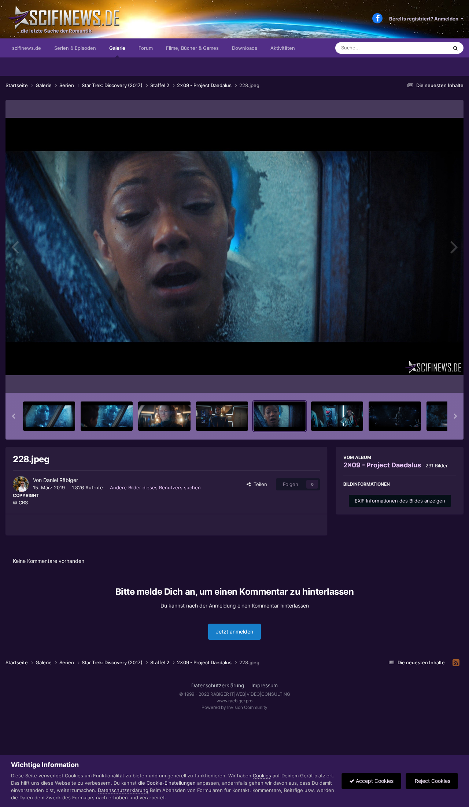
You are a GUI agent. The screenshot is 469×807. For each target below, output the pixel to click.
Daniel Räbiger (60, 480)
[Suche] (455, 48)
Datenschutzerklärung (217, 685)
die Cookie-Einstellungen (167, 783)
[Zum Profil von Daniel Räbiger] (21, 484)
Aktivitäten (282, 48)
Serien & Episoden (75, 48)
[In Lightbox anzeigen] (234, 246)
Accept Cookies (374, 781)
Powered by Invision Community (234, 707)
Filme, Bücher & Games (192, 48)
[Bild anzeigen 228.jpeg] (280, 416)
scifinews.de (26, 48)
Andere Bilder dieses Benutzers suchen (155, 487)
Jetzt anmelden (234, 631)
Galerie (117, 48)
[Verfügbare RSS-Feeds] (456, 663)
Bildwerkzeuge (430, 379)
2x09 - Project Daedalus (382, 465)
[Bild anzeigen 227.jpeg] (222, 416)
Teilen (259, 484)
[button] (13, 416)
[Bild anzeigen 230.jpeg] (395, 416)
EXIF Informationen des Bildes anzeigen (400, 501)
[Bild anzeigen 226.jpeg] (164, 416)
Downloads (244, 48)
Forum (146, 48)
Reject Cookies (431, 781)
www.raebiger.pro (234, 700)
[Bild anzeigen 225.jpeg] (107, 416)
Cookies (262, 775)
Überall (430, 48)
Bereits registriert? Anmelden (425, 19)
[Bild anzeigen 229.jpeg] (337, 416)
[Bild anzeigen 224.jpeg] (49, 416)
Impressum (264, 685)
